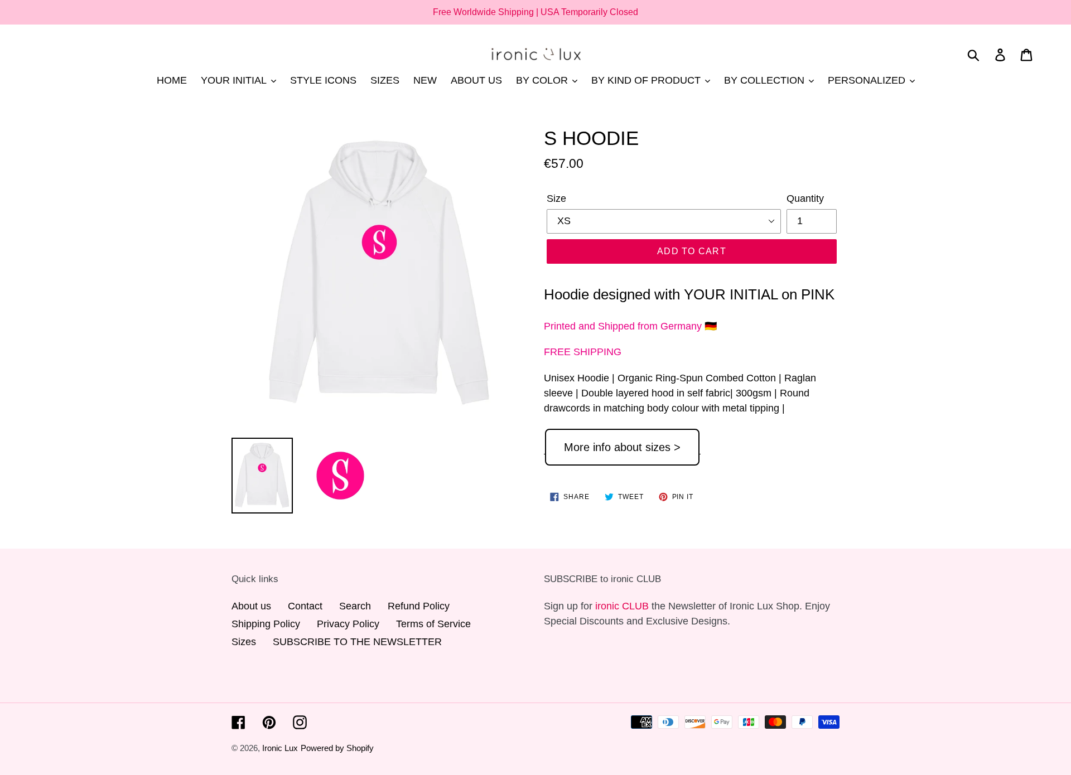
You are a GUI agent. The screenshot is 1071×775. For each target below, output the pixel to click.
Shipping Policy (265, 623)
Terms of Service (433, 623)
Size (556, 198)
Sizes (243, 641)
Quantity (805, 198)
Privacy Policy (348, 623)
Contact (305, 606)
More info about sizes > (622, 447)
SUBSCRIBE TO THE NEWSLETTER (357, 641)
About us (251, 606)
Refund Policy (419, 606)
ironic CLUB (622, 606)
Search (355, 606)
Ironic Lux (280, 748)
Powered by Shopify (337, 748)
